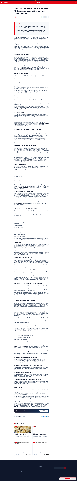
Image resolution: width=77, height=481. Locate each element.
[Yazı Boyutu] (63, 478)
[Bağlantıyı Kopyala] (48, 17)
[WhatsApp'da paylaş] (41, 17)
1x (70, 478)
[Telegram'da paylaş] (46, 17)
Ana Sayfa (38, 2)
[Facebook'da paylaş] (43, 17)
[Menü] (1, 2)
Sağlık (19, 5)
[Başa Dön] (74, 478)
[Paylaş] (72, 478)
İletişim (40, 466)
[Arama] (75, 2)
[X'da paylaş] (45, 17)
